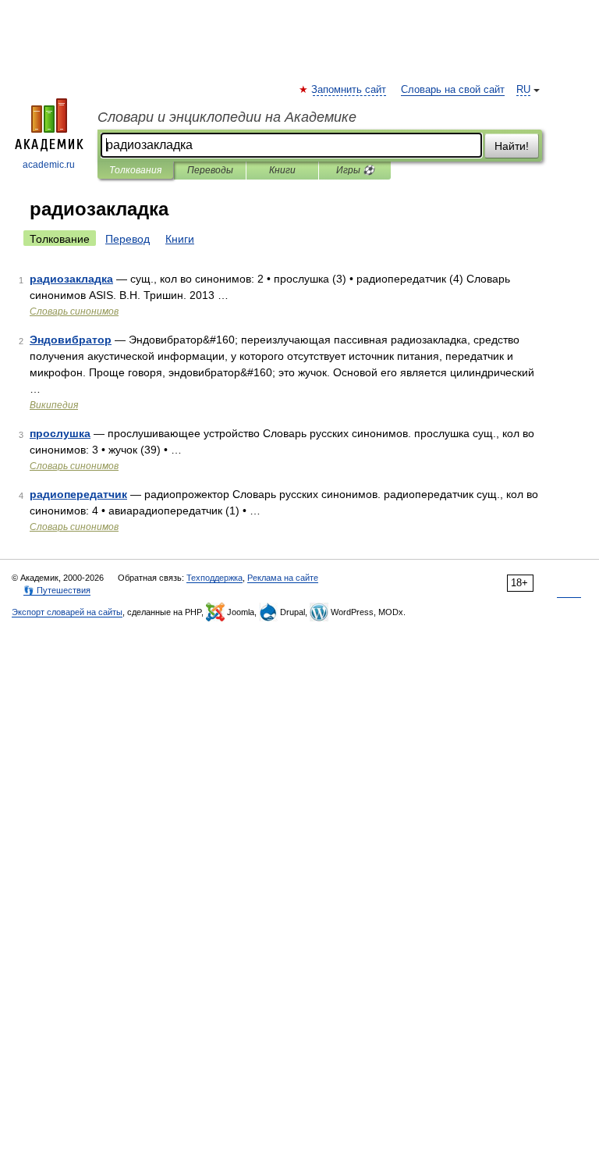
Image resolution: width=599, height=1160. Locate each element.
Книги (282, 170)
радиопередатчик (78, 494)
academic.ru (49, 164)
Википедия (54, 405)
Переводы (210, 170)
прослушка (60, 433)
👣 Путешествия (56, 590)
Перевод (127, 239)
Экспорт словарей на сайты (67, 612)
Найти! (511, 146)
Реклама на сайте (282, 577)
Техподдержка (214, 577)
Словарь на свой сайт (453, 89)
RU (523, 89)
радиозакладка (71, 278)
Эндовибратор (71, 339)
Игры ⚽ (355, 170)
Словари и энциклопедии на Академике (226, 117)
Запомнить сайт (349, 89)
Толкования (135, 170)
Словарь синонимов (74, 311)
